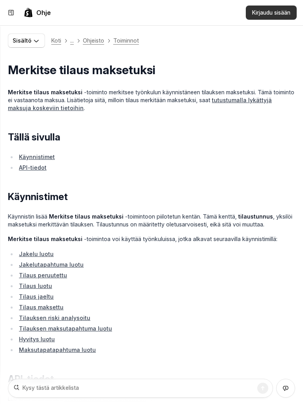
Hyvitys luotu (37, 339)
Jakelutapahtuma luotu (51, 264)
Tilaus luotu (35, 285)
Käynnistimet (37, 156)
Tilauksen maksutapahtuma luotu (65, 328)
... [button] (72, 40)
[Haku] (262, 388)
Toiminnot (126, 40)
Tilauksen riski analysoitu (54, 317)
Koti (56, 40)
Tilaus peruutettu (43, 275)
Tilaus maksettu (41, 307)
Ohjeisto (93, 40)
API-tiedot (33, 167)
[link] (37, 12)
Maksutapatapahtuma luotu (57, 349)
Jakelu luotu (36, 254)
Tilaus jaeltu (36, 296)
